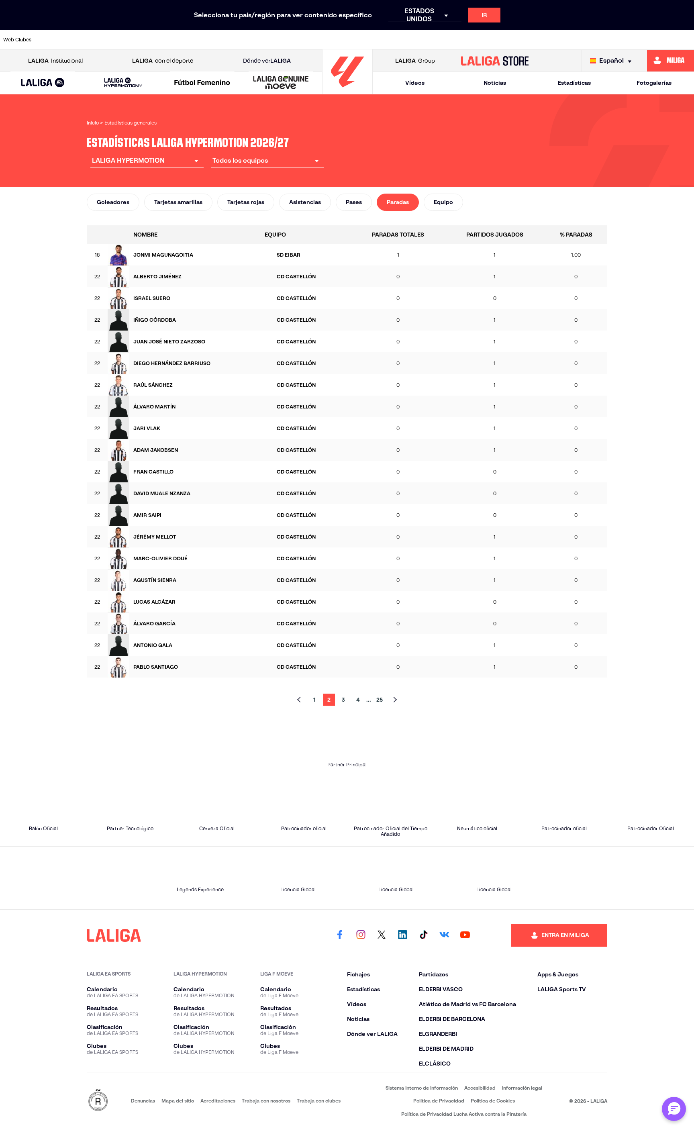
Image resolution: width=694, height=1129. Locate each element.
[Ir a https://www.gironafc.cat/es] (385, 40)
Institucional (55, 60)
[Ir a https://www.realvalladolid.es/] (595, 40)
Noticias (495, 83)
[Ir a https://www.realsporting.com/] (565, 40)
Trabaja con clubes (319, 1100)
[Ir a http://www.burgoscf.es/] (115, 40)
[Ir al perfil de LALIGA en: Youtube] (465, 935)
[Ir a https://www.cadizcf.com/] (145, 40)
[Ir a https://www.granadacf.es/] (415, 40)
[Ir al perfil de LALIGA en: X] (381, 935)
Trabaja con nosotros (266, 1100)
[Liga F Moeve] (202, 83)
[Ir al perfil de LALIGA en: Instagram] (360, 935)
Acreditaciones (217, 1100)
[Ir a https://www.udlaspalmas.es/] (685, 40)
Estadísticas (574, 83)
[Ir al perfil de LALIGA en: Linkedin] (402, 935)
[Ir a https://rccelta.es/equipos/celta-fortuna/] (475, 40)
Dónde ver (267, 60)
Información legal (522, 1087)
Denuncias (143, 1100)
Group (415, 60)
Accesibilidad (480, 1087)
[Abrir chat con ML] (674, 1109)
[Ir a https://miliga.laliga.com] (670, 60)
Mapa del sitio (177, 1100)
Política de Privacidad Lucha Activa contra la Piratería (464, 1114)
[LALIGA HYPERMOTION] (123, 83)
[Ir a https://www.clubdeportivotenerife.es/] (265, 40)
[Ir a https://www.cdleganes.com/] (235, 40)
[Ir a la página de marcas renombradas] (98, 1100)
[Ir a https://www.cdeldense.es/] (205, 40)
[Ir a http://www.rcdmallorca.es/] (505, 40)
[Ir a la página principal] (347, 90)
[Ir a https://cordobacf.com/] (325, 40)
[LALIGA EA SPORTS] (42, 83)
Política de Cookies (493, 1100)
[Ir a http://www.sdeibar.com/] (625, 40)
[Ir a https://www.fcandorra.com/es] (355, 40)
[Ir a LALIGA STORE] (495, 60)
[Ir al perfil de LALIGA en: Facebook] (340, 935)
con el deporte (162, 60)
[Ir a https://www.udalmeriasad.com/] (655, 40)
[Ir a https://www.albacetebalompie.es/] (85, 40)
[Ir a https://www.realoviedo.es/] (535, 40)
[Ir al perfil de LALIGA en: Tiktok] (423, 935)
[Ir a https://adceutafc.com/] (55, 40)
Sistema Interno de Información (422, 1087)
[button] (42, 83)
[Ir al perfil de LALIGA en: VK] (444, 935)
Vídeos (415, 83)
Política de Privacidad (438, 1100)
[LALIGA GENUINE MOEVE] (281, 83)
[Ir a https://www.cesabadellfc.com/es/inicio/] (295, 40)
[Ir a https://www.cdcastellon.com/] (175, 40)
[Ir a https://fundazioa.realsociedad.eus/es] (445, 40)
